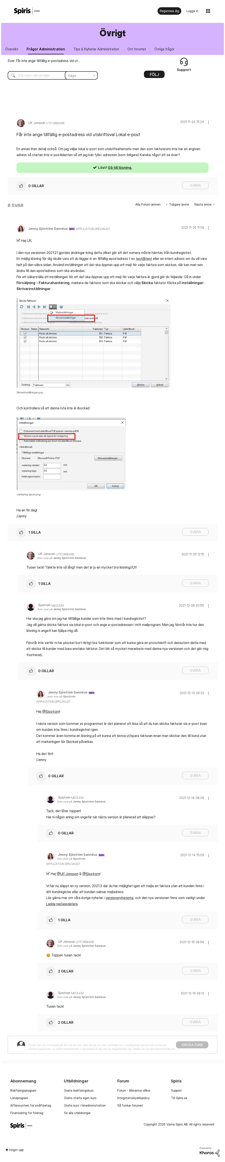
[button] (208, 122)
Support (176, 1090)
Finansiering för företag (26, 1113)
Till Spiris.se (179, 1098)
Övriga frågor (164, 49)
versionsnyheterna (119, 898)
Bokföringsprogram (23, 1090)
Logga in (192, 11)
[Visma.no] (27, 11)
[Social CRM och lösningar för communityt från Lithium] (210, 1151)
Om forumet (136, 49)
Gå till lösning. (120, 167)
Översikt (11, 49)
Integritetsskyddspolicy (133, 1098)
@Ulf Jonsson (67, 874)
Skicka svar (192, 1045)
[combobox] (49, 75)
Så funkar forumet (130, 1105)
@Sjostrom (51, 711)
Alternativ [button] (154, 76)
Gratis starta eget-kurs (80, 1098)
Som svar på (61, 558)
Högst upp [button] (16, 1150)
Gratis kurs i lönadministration (85, 1105)
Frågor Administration (46, 49)
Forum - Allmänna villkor (133, 1090)
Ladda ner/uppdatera (62, 904)
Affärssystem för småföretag (30, 1105)
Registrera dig (169, 11)
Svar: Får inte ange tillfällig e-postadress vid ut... (44, 60)
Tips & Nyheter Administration (96, 49)
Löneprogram (19, 1098)
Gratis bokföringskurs (79, 1090)
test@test (144, 258)
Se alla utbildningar (77, 1113)
